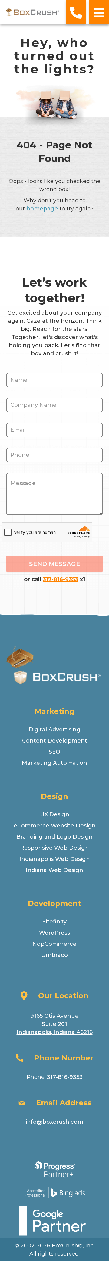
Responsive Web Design (54, 848)
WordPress (54, 932)
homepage (42, 208)
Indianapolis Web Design (54, 859)
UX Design (54, 814)
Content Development (54, 740)
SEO (54, 752)
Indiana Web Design (54, 870)
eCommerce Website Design (55, 825)
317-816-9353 (60, 579)
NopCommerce (54, 944)
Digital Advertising (55, 729)
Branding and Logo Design (54, 836)
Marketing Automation (54, 763)
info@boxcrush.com (54, 1122)
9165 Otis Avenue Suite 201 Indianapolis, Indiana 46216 (55, 1024)
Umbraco (54, 955)
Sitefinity (54, 921)
